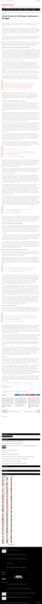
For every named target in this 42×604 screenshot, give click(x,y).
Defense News (7, 5)
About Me (11, 0)
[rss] (34, 1)
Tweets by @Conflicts (6, 468)
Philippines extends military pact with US (9, 450)
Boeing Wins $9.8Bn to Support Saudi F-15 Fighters (11, 461)
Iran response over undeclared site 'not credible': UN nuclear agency (15, 458)
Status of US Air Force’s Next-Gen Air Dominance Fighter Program (33, 406)
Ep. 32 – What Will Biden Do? (12, 550)
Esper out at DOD (5, 452)
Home (4, 9)
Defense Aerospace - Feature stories (11, 12)
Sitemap (7, 0)
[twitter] (36, 1)
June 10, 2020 (16, 212)
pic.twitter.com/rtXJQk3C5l (26, 87)
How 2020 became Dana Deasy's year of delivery (16, 554)
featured (5, 392)
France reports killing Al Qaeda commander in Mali (16, 584)
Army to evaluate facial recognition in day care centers (12, 441)
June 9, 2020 (21, 89)
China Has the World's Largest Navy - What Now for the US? (7, 406)
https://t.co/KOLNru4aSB (8, 87)
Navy (13, 9)
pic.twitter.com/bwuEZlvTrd (14, 319)
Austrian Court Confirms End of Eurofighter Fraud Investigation (14, 463)
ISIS (15, 9)
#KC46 (10, 267)
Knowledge (26, 9)
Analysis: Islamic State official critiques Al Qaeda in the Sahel (18, 588)
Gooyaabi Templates (25, 602)
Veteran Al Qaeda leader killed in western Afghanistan (12, 443)
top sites (3, 580)
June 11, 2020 (19, 156)
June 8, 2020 (19, 321)
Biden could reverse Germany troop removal (10, 454)
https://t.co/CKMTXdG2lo (15, 210)
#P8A (17, 267)
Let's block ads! (5, 386)
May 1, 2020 (20, 271)
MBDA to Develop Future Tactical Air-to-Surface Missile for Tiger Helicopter (21, 592)
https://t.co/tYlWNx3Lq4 (12, 154)
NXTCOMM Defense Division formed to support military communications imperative (18, 456)
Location (20, 9)
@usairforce (7, 83)
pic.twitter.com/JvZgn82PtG (26, 269)
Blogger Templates (14, 602)
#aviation (15, 87)
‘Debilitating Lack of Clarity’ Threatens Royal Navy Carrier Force (19, 597)
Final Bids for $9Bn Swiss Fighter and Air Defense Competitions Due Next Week (22, 445)
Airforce (8, 9)
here (5, 382)
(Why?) (10, 386)
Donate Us (3, 0)
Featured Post (20, 12)
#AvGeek (19, 87)
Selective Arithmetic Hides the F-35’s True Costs (20, 406)
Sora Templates (8, 602)
